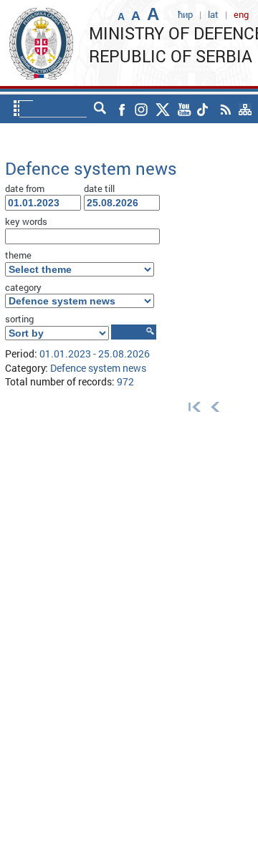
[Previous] (215, 406)
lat (213, 14)
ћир (185, 14)
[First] (191, 406)
